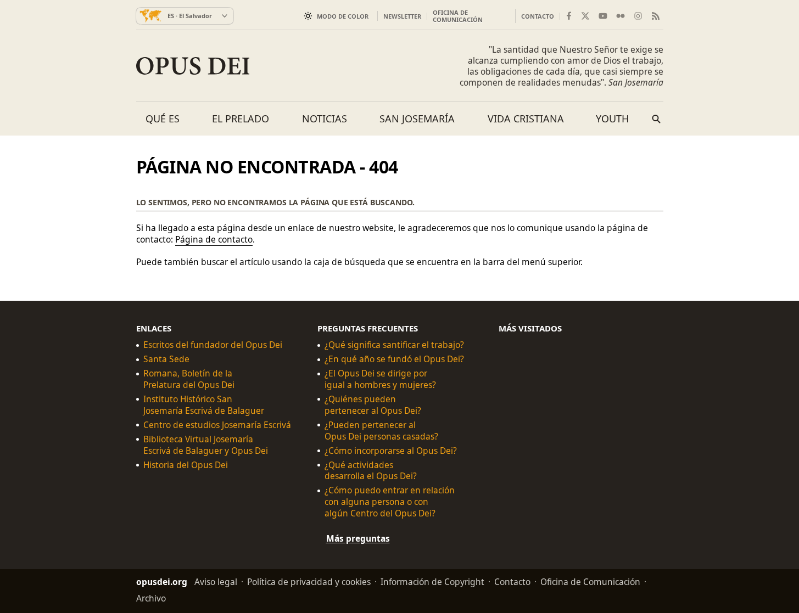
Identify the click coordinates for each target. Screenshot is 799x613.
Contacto (537, 16)
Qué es (163, 118)
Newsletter (402, 16)
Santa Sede (166, 359)
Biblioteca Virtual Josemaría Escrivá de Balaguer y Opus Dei (205, 444)
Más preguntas (358, 538)
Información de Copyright (432, 582)
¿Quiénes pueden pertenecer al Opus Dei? (373, 405)
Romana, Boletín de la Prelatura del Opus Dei (188, 379)
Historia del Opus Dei (185, 464)
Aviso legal (215, 582)
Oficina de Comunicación (458, 16)
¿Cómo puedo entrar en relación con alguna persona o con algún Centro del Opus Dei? (390, 502)
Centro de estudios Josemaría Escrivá (217, 424)
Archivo (151, 598)
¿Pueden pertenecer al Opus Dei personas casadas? (381, 430)
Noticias (324, 118)
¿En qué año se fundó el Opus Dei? (394, 359)
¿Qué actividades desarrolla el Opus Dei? (371, 470)
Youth (612, 118)
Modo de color (342, 16)
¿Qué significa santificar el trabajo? (394, 345)
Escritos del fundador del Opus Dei (212, 345)
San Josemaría (417, 118)
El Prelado (240, 118)
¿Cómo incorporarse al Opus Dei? (391, 450)
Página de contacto (214, 239)
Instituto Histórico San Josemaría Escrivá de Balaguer (203, 405)
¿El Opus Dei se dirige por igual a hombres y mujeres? (380, 379)
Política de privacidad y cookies (309, 582)
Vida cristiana (526, 118)
